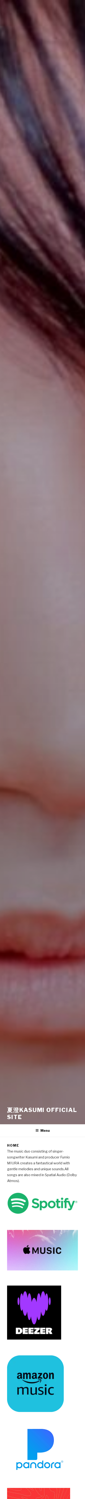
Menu (45, 1130)
